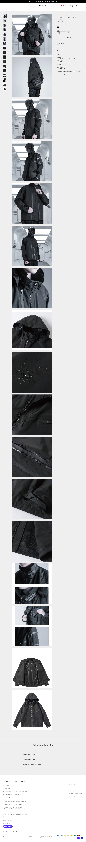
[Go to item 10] (5, 57)
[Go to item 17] (5, 89)
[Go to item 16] (5, 84)
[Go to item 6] (5, 39)
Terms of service (72, 796)
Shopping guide (72, 784)
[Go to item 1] (5, 16)
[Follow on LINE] (16, 831)
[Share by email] (66, 74)
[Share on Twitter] (62, 74)
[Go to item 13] (5, 71)
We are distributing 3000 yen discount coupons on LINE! (43, 1)
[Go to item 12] (5, 66)
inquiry (70, 786)
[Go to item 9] (5, 52)
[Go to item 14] (5, 75)
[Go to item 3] (5, 25)
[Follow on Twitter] (3, 831)
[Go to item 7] (5, 43)
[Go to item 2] (5, 20)
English (24, 836)
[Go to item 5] (5, 34)
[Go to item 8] (5, 48)
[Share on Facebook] (61, 74)
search (70, 782)
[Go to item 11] (5, 61)
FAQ (70, 789)
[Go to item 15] (5, 80)
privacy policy (71, 791)
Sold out (70, 37)
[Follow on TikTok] (13, 831)
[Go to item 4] (5, 30)
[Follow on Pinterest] (10, 831)
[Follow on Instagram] (7, 831)
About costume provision (74, 801)
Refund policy (71, 798)
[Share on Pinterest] (64, 74)
